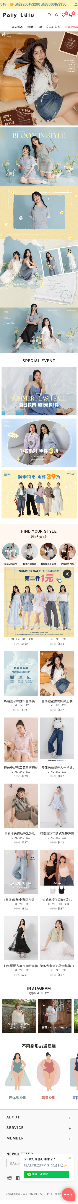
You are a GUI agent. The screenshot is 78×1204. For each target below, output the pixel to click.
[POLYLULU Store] (9, 1178)
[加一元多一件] (39, 392)
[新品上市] (39, 78)
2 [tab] (29, 122)
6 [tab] (55, 122)
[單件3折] (39, 443)
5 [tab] (49, 122)
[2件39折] (39, 493)
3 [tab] (36, 122)
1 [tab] (23, 122)
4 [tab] (42, 122)
